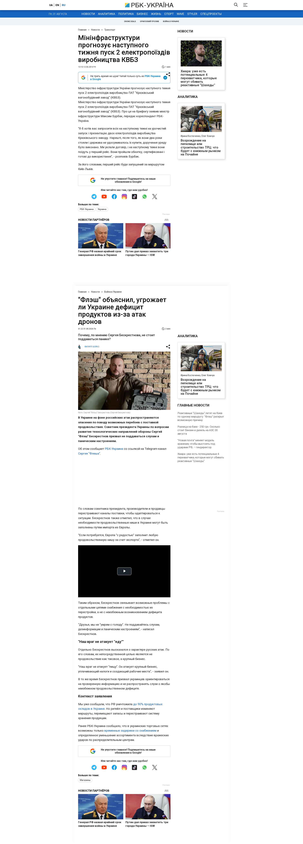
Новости (88, 13)
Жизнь (156, 13)
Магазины (85, 780)
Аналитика (106, 13)
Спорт (169, 13)
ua (51, 5)
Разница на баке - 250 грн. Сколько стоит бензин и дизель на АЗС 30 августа (199, 430)
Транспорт (109, 29)
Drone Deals (130, 21)
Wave (180, 13)
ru (63, 5)
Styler (192, 13)
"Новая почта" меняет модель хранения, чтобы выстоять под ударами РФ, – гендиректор (196, 444)
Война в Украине (171, 21)
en (57, 5)
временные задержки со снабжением (130, 730)
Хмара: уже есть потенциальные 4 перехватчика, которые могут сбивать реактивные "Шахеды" (199, 78)
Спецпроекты (211, 13)
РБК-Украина (87, 209)
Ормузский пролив (149, 21)
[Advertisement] (124, 481)
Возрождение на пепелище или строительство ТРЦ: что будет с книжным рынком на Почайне (201, 147)
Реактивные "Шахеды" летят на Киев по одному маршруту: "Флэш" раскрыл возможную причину (201, 416)
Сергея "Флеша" (89, 453)
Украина (102, 209)
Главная (82, 29)
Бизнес (142, 13)
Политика (126, 13)
